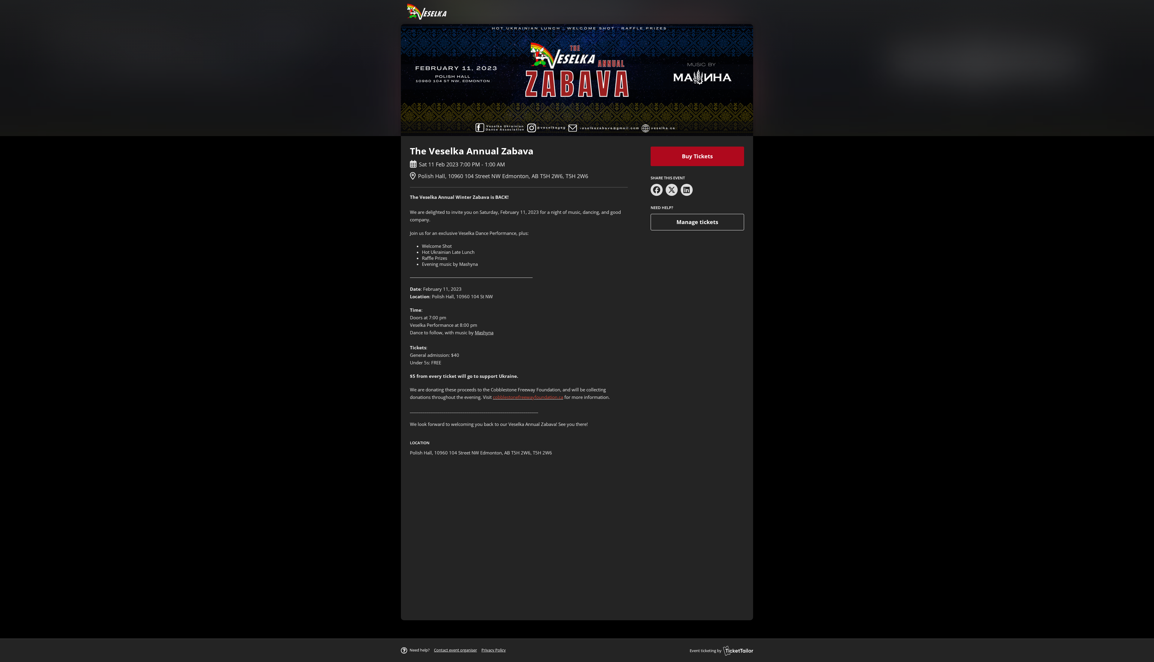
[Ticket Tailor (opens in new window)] (738, 650)
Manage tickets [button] (697, 222)
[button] (455, 650)
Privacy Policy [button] (493, 650)
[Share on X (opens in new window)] (672, 190)
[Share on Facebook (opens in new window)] (657, 190)
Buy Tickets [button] (697, 156)
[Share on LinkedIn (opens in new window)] (687, 190)
